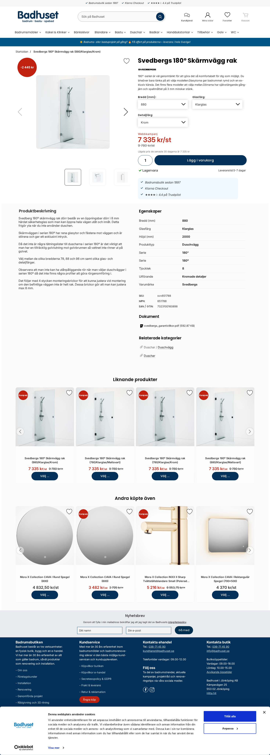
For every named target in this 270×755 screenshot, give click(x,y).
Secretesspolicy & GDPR (96, 678)
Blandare (101, 32)
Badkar (154, 32)
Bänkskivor (81, 32)
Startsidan (22, 51)
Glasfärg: (198, 97)
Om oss (22, 670)
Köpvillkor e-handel (93, 672)
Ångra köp (89, 699)
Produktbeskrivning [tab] (37, 211)
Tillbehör (203, 32)
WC (233, 32)
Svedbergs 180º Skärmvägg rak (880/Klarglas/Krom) (66, 51)
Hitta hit (211, 693)
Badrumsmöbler (26, 32)
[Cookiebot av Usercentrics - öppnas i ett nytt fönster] (24, 748)
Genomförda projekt (30, 695)
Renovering (24, 689)
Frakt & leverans (91, 685)
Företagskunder (27, 676)
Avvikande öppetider (219, 672)
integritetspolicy (177, 622)
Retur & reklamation (93, 691)
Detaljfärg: (145, 115)
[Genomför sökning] (160, 17)
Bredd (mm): (147, 97)
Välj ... (44, 476)
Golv (220, 32)
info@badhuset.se (218, 650)
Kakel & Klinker (56, 32)
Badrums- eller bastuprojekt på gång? (106, 41)
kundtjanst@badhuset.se (158, 650)
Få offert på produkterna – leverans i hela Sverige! (161, 41)
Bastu (119, 32)
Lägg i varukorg (184, 161)
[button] (125, 112)
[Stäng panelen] (264, 712)
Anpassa (227, 728)
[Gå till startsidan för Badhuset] (37, 16)
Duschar (136, 32)
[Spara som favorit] (69, 393)
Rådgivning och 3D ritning (33, 702)
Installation (24, 683)
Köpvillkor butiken (92, 665)
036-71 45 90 (157, 646)
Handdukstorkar (178, 32)
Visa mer (54, 747)
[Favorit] (126, 61)
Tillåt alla (230, 716)
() (169, 325)
